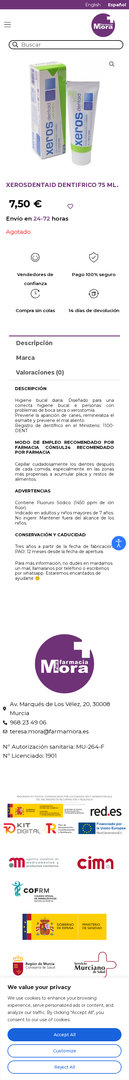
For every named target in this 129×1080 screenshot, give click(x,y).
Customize (64, 1051)
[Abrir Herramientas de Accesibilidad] (119, 543)
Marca (25, 357)
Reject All (64, 1067)
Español (117, 5)
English (92, 5)
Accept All (65, 1034)
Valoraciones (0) (40, 372)
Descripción (34, 343)
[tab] (64, 342)
